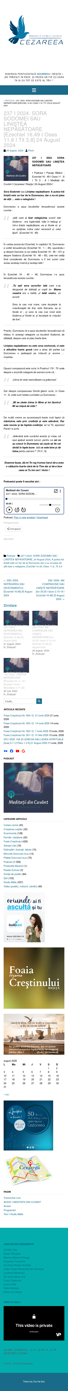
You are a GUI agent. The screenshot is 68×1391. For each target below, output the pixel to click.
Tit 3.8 (58, 566)
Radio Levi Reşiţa (13, 1292)
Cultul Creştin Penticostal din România (24, 1269)
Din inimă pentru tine (14, 1276)
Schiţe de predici (12, 874)
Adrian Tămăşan (12, 1253)
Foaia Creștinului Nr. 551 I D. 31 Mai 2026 (26, 735)
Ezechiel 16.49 (34, 566)
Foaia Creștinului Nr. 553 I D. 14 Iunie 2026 (27, 723)
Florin (31, 150)
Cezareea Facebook (14, 1261)
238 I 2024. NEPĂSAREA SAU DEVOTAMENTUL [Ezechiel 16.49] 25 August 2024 (18, 587)
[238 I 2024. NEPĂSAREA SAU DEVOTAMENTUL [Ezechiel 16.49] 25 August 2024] (16, 618)
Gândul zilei (10, 845)
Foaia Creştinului (13, 841)
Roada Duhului (11, 870)
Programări (10, 1210)
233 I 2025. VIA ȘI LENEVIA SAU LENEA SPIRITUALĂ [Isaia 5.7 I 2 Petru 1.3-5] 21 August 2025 (33, 741)
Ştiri (6, 878)
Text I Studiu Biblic (13, 1214)
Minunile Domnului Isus (16, 853)
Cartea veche (11, 825)
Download (42, 517)
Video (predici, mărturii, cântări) (20, 886)
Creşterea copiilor (13, 829)
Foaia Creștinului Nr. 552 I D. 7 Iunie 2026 (26, 731)
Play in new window (24, 517)
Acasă (7, 1206)
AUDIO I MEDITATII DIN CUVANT (22, 1202)
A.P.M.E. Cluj (10, 1249)
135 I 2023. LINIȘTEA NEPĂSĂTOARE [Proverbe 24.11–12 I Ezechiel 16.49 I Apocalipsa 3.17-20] (15, 681)
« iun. (6, 1094)
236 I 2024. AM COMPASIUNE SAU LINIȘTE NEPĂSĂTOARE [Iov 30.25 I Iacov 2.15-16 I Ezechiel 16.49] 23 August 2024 (50, 589)
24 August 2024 (42, 559)
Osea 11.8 (48, 566)
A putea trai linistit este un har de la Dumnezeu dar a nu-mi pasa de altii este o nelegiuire (34, 563)
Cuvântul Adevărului (14, 1272)
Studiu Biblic (10, 882)
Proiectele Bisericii (13, 865)
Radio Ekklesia (11, 1288)
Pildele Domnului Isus (15, 857)
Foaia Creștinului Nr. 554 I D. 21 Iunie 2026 (27, 715)
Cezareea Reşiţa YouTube (17, 1265)
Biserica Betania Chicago (17, 1257)
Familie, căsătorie (13, 837)
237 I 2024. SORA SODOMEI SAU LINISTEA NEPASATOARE (30, 557)
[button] (34, 90)
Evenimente (10, 833)
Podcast (11, 555)
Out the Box (39, 1381)
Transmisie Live (12, 1197)
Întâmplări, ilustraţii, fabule (17, 849)
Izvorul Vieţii (10, 1284)
